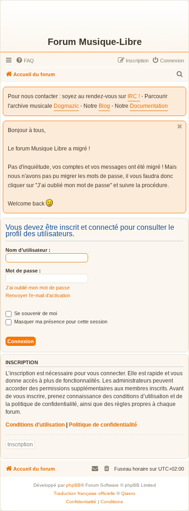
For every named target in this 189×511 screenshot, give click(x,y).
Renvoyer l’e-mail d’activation (38, 295)
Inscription (20, 444)
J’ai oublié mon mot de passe (38, 287)
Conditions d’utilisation (35, 425)
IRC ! (134, 96)
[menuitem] (25, 60)
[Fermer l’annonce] (180, 126)
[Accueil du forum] (94, 18)
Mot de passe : (23, 270)
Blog (104, 106)
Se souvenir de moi (35, 313)
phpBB (73, 485)
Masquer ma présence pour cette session (60, 321)
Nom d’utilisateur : (28, 250)
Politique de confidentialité (103, 425)
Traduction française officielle (84, 493)
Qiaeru (128, 493)
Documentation (149, 106)
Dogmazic (66, 106)
